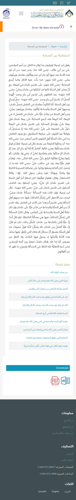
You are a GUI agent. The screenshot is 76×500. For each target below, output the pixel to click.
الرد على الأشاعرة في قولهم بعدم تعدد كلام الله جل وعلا (44, 296)
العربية (68, 491)
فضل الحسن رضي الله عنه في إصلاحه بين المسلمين (45, 329)
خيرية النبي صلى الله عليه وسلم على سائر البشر (48, 280)
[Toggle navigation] (21, 13)
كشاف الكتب (67, 460)
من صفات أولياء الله (59, 272)
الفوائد (53, 46)
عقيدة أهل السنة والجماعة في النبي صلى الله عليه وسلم (44, 321)
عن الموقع (68, 426)
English (55, 491)
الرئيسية (63, 46)
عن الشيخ (68, 420)
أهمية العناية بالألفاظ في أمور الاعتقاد (52, 313)
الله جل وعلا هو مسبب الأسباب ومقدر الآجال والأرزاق (45, 304)
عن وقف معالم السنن (62, 432)
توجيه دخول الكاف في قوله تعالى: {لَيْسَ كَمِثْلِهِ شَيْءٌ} (46, 345)
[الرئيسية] (52, 13)
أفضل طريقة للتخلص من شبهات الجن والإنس (48, 288)
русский (42, 491)
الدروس (69, 453)
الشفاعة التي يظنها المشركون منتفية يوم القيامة (47, 337)
